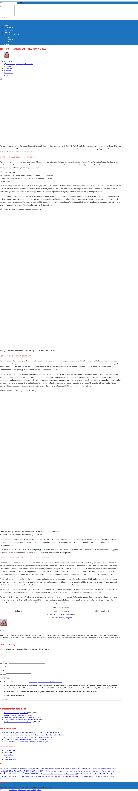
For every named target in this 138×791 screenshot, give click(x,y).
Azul (8, 768)
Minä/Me (6, 44)
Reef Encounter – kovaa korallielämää (17, 722)
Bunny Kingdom (30, 768)
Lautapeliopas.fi (9, 750)
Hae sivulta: (4, 699)
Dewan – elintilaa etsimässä (14, 715)
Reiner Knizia (8, 73)
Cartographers (50, 768)
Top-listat (7, 32)
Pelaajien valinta (108, 771)
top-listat (107, 776)
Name (3, 667)
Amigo (2, 768)
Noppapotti (8, 753)
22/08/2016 (8, 61)
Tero (5, 59)
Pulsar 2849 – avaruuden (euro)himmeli (18, 717)
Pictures (3, 776)
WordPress (13, 790)
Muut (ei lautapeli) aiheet (11, 35)
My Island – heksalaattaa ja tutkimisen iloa (46, 733)
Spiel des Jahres (60, 776)
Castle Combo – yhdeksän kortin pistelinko (19, 720)
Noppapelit (95, 771)
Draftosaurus (68, 768)
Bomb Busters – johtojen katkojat (16, 713)
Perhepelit (7, 71)
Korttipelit (5, 771)
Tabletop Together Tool (73, 776)
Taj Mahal (85, 776)
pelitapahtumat (71, 774)
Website (3, 674)
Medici (61, 771)
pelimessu (48, 774)
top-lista (98, 776)
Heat (94, 768)
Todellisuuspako (10, 759)
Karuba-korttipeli (111, 768)
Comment (4, 663)
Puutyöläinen (8, 755)
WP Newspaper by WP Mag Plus (29, 790)
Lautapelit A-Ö (8, 28)
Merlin (67, 771)
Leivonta (10, 39)
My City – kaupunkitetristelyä (42, 737)
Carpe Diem (40, 768)
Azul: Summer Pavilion (18, 768)
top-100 (92, 776)
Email (2, 670)
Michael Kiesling (76, 771)
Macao (50, 771)
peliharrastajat (33, 774)
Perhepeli (88, 773)
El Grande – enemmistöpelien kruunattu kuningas (28, 739)
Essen (76, 768)
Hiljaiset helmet (9, 64)
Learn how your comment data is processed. (45, 682)
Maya (55, 771)
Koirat (9, 37)
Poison (10, 776)
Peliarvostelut (28, 64)
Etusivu (6, 25)
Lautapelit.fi (39, 771)
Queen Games (26, 776)
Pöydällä (7, 757)
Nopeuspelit (87, 771)
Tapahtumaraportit (9, 30)
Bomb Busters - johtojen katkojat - (16, 733)
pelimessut (58, 774)
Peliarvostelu (8, 68)
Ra (33, 776)
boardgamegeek (65, 618)
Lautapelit (19, 64)
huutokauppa (101, 768)
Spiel (50, 776)
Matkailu (10, 42)
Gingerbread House (86, 768)
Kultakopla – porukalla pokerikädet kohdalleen (48, 735)
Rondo (6, 75)
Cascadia (59, 768)
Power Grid (16, 776)
